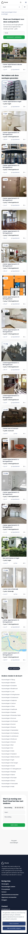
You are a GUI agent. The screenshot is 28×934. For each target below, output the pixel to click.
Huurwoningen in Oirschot (8, 742)
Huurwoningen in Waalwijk (8, 771)
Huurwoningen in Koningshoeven (10, 694)
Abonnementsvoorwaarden (9, 894)
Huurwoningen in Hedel (7, 786)
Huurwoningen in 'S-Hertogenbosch (11, 768)
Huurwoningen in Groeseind (9, 685)
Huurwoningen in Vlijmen (8, 774)
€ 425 (5, 179)
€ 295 (5, 601)
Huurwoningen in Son (7, 748)
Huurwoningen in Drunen (8, 765)
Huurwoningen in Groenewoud (9, 697)
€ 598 (5, 506)
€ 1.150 (6, 245)
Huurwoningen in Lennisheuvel (9, 736)
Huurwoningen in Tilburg (8, 679)
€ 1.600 (6, 473)
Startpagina (5, 884)
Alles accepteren (14, 923)
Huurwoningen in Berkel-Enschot (10, 757)
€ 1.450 (6, 440)
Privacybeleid (5, 889)
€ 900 (5, 113)
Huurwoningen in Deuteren (8, 712)
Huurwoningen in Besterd (8, 682)
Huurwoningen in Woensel (8, 727)
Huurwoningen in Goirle (7, 751)
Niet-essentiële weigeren (14, 928)
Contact (3, 892)
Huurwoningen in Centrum (8, 703)
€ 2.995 (6, 539)
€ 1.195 (6, 212)
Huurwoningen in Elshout (8, 780)
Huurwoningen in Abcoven (8, 718)
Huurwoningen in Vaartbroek (9, 709)
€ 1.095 (6, 344)
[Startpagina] (5, 863)
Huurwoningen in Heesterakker (9, 730)
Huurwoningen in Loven (7, 691)
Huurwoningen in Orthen (8, 706)
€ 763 (5, 146)
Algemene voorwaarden (8, 897)
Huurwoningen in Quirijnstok (9, 700)
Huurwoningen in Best (7, 745)
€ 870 (5, 278)
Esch (4, 7)
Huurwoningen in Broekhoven (9, 688)
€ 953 (5, 82)
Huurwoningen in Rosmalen (9, 777)
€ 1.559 (6, 570)
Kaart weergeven (14, 668)
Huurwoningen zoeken (8, 886)
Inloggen (4, 900)
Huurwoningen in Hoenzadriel (9, 783)
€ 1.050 (6, 311)
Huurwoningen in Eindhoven (9, 739)
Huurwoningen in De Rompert (9, 721)
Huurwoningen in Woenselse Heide (11, 715)
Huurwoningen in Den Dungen (9, 763)
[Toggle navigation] (26, 2)
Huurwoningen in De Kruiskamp (10, 733)
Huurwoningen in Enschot (8, 724)
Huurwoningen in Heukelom (9, 754)
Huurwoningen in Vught (7, 760)
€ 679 (5, 45)
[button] (4, 53)
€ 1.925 (6, 634)
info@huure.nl (5, 909)
